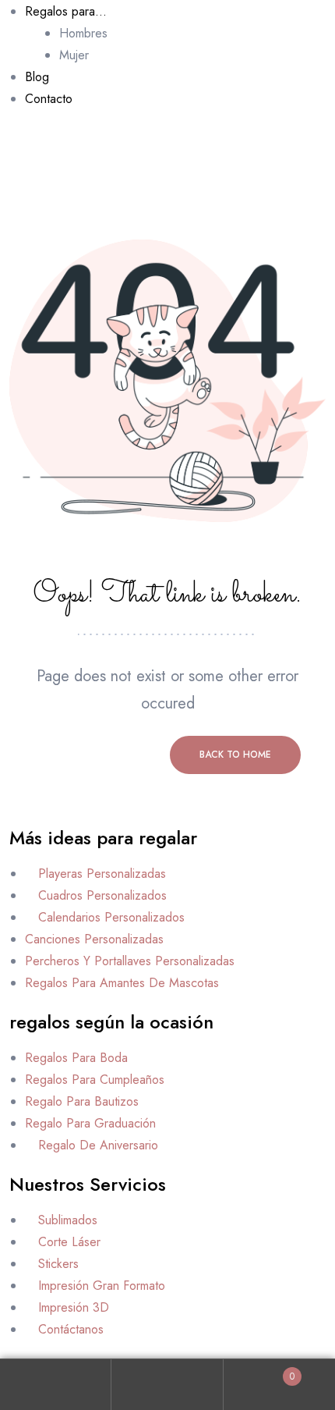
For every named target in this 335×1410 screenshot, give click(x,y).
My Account (55, 1384)
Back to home (235, 755)
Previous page (100, 755)
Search (167, 1384)
